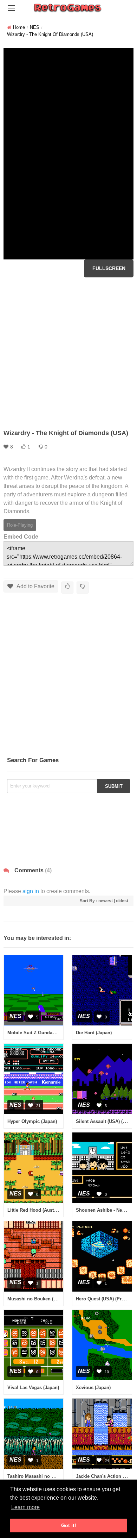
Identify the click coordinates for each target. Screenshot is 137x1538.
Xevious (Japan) (93, 1387)
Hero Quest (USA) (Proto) (103, 1298)
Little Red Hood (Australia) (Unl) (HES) (48, 1210)
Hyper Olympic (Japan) (32, 1121)
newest (105, 900)
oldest (122, 900)
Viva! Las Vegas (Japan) (33, 1387)
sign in (30, 891)
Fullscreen (108, 268)
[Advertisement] (68, 353)
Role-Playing (20, 525)
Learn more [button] (25, 1507)
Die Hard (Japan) (94, 1032)
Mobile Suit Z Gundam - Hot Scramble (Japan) (57, 1032)
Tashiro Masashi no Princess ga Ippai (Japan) (56, 1476)
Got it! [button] (68, 1525)
